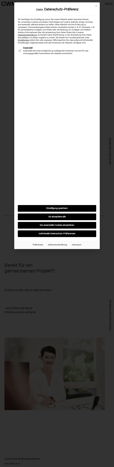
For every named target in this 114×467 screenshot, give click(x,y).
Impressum (76, 245)
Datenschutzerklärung (27, 35)
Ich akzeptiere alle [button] (57, 217)
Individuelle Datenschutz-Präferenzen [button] (57, 234)
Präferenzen (38, 245)
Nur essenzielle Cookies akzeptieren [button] (57, 225)
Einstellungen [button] (23, 40)
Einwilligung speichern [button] (57, 208)
